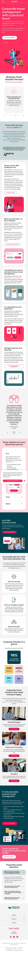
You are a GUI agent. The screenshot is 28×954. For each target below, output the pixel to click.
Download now (9, 856)
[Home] (16, 1)
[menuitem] (14, 915)
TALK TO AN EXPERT (9, 532)
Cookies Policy (19, 947)
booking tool (10, 234)
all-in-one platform (9, 701)
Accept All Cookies (12, 480)
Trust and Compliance (9, 950)
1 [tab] (10, 115)
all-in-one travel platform (15, 277)
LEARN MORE (14, 729)
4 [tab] (17, 115)
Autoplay (14, 432)
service (9, 127)
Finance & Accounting (14, 747)
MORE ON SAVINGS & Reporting (14, 366)
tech (20, 127)
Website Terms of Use (19, 950)
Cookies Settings (24, 481)
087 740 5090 (14, 933)
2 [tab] (12, 115)
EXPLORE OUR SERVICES (12, 244)
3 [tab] (15, 115)
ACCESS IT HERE (10, 192)
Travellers (14, 774)
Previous (4, 115)
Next (23, 115)
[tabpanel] (14, 99)
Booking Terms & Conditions (10, 947)
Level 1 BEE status (15, 169)
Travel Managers (14, 722)
